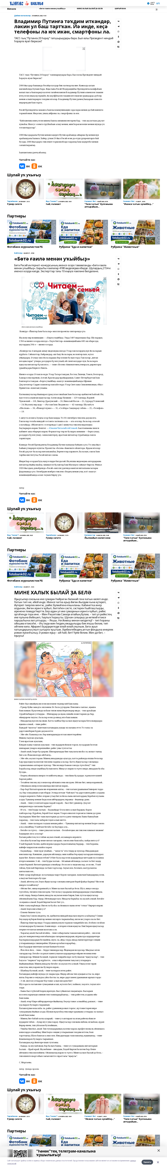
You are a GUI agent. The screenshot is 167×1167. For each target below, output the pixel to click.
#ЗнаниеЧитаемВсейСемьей (63, 428)
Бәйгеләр (18, 253)
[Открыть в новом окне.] (24, 166)
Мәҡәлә (11, 9)
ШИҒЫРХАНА (120, 9)
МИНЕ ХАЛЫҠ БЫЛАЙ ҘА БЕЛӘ (90, 9)
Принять (147, 1162)
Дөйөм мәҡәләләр (22, 16)
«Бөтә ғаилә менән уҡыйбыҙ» (52, 9)
